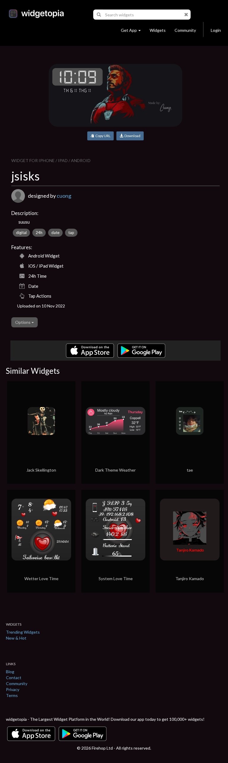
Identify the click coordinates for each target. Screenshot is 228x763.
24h (39, 232)
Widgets (158, 30)
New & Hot (16, 637)
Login (216, 30)
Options (23, 322)
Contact (13, 677)
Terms (12, 695)
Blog (10, 671)
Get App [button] (129, 30)
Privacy (12, 689)
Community (185, 30)
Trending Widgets (23, 632)
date (55, 232)
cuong (64, 195)
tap (71, 232)
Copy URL (102, 136)
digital (21, 232)
